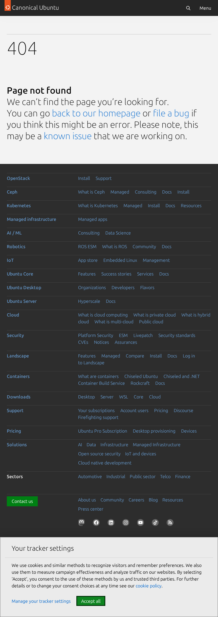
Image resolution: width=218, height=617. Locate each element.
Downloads (18, 396)
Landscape (18, 355)
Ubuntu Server (22, 301)
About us (87, 499)
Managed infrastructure (31, 219)
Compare (135, 355)
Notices (101, 342)
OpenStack (18, 178)
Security (15, 335)
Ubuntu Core (20, 273)
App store (88, 260)
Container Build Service (101, 383)
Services (145, 273)
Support (104, 178)
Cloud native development (104, 462)
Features (87, 273)
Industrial (115, 476)
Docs (167, 191)
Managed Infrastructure (157, 444)
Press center (90, 508)
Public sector (143, 476)
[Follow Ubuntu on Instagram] (126, 523)
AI (80, 444)
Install (84, 178)
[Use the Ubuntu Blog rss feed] (171, 523)
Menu (205, 8)
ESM (123, 335)
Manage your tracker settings (41, 601)
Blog (153, 499)
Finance (182, 476)
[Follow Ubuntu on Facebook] (97, 523)
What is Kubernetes (98, 205)
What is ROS (114, 246)
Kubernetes (19, 205)
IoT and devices (140, 453)
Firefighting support (98, 417)
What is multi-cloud (114, 321)
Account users (134, 410)
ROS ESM (87, 246)
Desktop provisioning (154, 430)
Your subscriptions (96, 410)
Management (156, 260)
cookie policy (149, 585)
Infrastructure (114, 444)
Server (107, 396)
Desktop (86, 396)
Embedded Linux (120, 260)
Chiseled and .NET (182, 376)
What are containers (98, 376)
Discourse (183, 410)
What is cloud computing (103, 314)
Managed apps (92, 219)
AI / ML (14, 232)
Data (91, 444)
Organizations (92, 287)
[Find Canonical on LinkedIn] (112, 523)
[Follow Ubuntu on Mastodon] (82, 523)
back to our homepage (96, 113)
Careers (136, 499)
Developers (123, 287)
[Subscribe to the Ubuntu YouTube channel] (141, 523)
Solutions (17, 444)
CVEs (83, 342)
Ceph (12, 191)
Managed (119, 191)
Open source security (99, 453)
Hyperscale (89, 301)
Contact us (22, 501)
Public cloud (151, 321)
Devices (189, 430)
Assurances (126, 342)
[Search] (188, 8)
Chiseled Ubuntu (141, 376)
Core (138, 396)
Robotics (16, 246)
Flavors (147, 287)
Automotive (90, 476)
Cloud (13, 314)
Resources (191, 205)
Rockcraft (140, 383)
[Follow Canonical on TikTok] (156, 523)
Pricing (161, 410)
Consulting (145, 191)
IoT (10, 260)
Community (144, 246)
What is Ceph (91, 191)
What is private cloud (154, 314)
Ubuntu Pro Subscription (102, 430)
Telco (165, 476)
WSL (123, 396)
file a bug (171, 113)
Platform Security (95, 335)
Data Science (118, 232)
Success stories (116, 273)
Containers (18, 376)
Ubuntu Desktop (24, 287)
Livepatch (143, 335)
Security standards (176, 335)
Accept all (90, 601)
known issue (68, 136)
